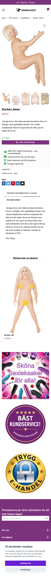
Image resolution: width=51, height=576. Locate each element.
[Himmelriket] (26, 10)
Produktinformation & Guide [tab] (22, 193)
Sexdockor (25, 18)
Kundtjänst (7, 537)
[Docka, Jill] (25, 300)
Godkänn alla (25, 563)
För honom (13, 18)
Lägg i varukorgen (27, 142)
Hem (4, 18)
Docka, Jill (9, 335)
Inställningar (25, 570)
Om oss (5, 530)
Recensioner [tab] (13, 200)
